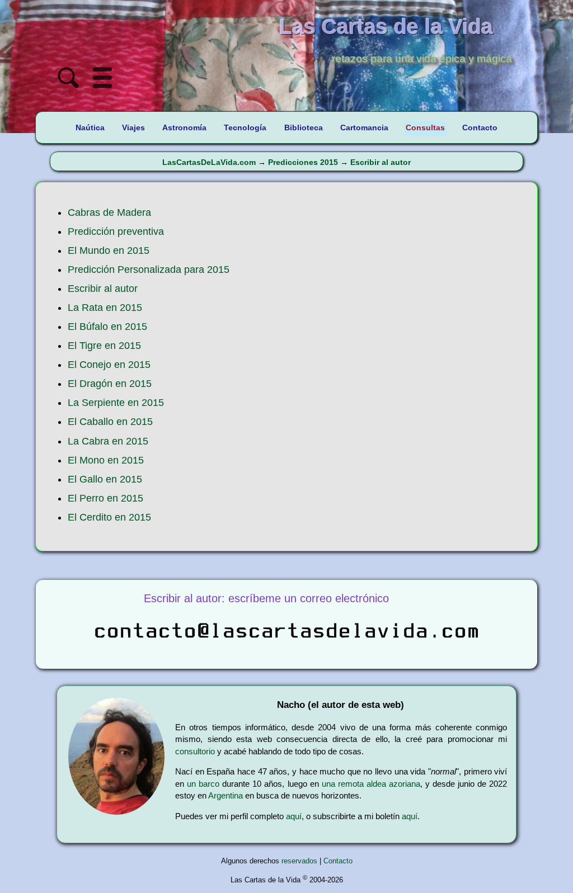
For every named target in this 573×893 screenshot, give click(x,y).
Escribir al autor (380, 162)
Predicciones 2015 (303, 162)
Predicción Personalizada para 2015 (148, 269)
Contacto (338, 861)
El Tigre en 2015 (104, 345)
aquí (294, 816)
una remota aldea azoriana (371, 783)
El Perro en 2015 (105, 498)
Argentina (225, 795)
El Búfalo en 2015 (107, 326)
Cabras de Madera (109, 212)
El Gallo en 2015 (105, 479)
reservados (299, 861)
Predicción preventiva (116, 231)
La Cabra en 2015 (108, 441)
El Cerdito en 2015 (109, 517)
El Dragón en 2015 (110, 383)
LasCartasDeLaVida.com (209, 162)
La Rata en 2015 (105, 307)
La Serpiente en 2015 (116, 402)
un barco (203, 783)
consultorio (195, 751)
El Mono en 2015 (106, 460)
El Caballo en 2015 (110, 421)
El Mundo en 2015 (108, 250)
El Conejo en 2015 (109, 364)
